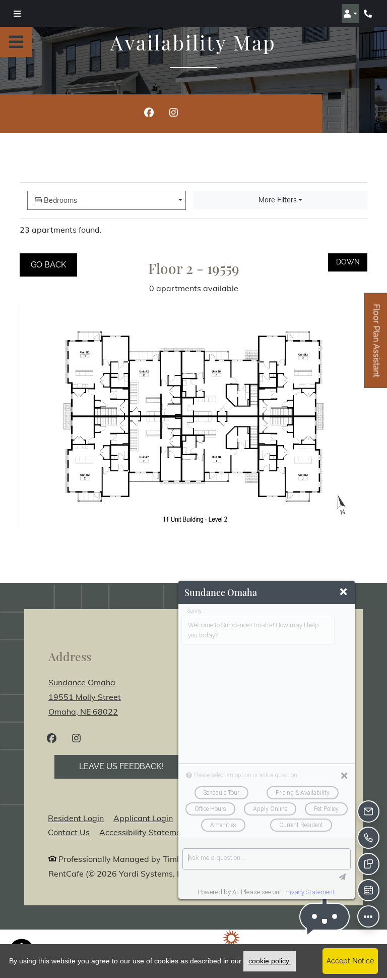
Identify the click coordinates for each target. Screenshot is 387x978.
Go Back (54, 264)
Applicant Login (143, 817)
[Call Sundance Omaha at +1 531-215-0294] (369, 13)
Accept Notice (350, 961)
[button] (350, 13)
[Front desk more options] (368, 916)
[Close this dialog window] (343, 592)
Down (351, 261)
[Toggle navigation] (17, 13)
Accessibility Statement (143, 832)
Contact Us (69, 832)
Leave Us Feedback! (133, 766)
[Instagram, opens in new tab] (173, 113)
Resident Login (76, 817)
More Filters (278, 199)
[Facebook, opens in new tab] (149, 113)
